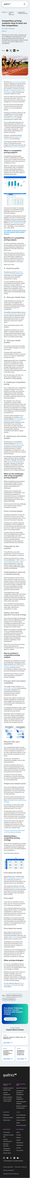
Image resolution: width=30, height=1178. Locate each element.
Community (6, 1132)
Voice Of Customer (21, 1088)
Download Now (10, 1019)
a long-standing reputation (15, 461)
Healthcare (6, 1115)
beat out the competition (17, 147)
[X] (11, 1158)
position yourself (13, 937)
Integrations (19, 1145)
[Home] (7, 4)
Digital (18, 1122)
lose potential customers (18, 887)
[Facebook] (7, 1158)
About (18, 1132)
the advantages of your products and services (15, 419)
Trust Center (19, 1150)
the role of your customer (14, 687)
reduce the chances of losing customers (13, 444)
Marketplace (19, 1142)
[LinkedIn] (14, 1158)
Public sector (6, 1120)
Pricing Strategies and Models (14, 984)
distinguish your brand (11, 117)
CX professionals (21, 1115)
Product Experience (9, 999)
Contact (18, 1135)
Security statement (8, 1170)
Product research (21, 1120)
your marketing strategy (17, 222)
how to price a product (19, 82)
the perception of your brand (15, 878)
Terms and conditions (21, 1167)
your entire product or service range (15, 314)
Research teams (20, 1117)
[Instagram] (4, 1158)
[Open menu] (24, 4)
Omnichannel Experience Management (20, 1092)
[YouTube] (18, 1158)
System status (7, 1153)
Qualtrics (4, 31)
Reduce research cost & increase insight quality (7, 1099)
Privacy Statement (8, 1167)
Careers (18, 1140)
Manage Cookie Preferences (11, 1173)
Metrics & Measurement (14, 995)
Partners (18, 1147)
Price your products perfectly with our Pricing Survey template (14, 831)
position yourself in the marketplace (13, 273)
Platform (18, 1137)
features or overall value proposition (15, 560)
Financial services (8, 1117)
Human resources (21, 1125)
